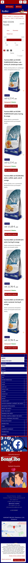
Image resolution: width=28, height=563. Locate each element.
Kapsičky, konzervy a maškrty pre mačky (12, 403)
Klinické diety (5, 401)
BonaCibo (4, 363)
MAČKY (3, 358)
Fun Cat (3, 368)
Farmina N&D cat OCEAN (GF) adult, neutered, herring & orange (13, 302)
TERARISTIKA (5, 431)
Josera (3, 384)
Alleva (3, 382)
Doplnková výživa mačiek (8, 406)
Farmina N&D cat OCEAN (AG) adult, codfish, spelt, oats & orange (14, 178)
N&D (3, 373)
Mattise (4, 370)
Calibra (4, 391)
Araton (3, 398)
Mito (3, 377)
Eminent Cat (5, 394)
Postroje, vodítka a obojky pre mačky (12, 416)
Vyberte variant (11, 106)
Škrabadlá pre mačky (7, 413)
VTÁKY (3, 426)
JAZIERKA (4, 434)
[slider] (5, 40)
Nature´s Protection (7, 380)
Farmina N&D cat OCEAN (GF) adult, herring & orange (13, 241)
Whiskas (4, 396)
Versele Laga (5, 389)
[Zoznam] (8, 51)
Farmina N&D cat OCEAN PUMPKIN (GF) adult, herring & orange (13, 113)
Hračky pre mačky (6, 408)
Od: (6, 43)
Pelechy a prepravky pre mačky (10, 418)
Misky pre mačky (6, 411)
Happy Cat (4, 387)
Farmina (4, 365)
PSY (2, 355)
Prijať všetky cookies (19, 560)
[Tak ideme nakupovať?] (14, 13)
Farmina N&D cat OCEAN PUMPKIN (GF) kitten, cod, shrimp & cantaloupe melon (13, 62)
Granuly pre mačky (7, 361)
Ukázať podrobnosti (6, 559)
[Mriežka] (4, 51)
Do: (15, 43)
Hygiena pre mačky (7, 421)
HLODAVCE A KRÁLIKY (7, 429)
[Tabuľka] (11, 51)
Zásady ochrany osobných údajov (17, 556)
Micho (3, 375)
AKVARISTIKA (5, 423)
